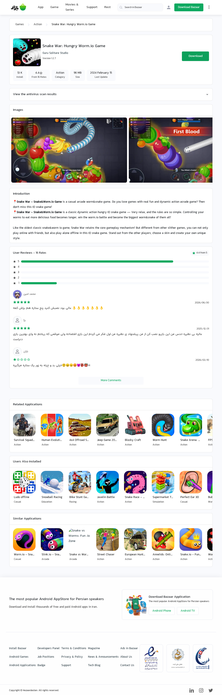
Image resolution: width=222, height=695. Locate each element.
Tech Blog (94, 665)
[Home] (18, 7)
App (40, 7)
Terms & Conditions (73, 648)
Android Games (18, 657)
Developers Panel (49, 648)
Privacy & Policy (72, 657)
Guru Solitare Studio (55, 53)
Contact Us (127, 665)
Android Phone (161, 611)
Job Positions (46, 657)
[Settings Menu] (209, 7)
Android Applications (22, 665)
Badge (41, 665)
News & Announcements (103, 657)
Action (38, 24)
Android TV (188, 611)
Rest (107, 7)
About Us (126, 657)
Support (92, 7)
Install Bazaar (17, 648)
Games (19, 24)
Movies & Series (71, 7)
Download (195, 56)
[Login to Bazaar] (169, 7)
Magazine (94, 648)
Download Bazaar (189, 7)
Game (54, 7)
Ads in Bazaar (129, 648)
